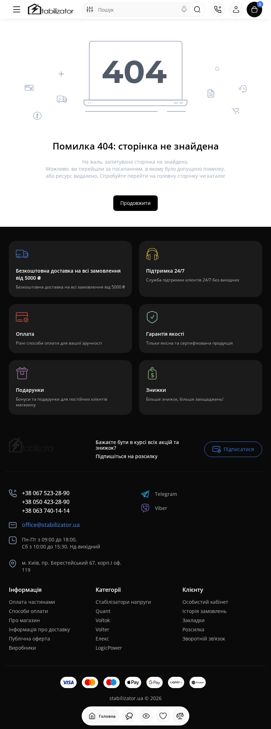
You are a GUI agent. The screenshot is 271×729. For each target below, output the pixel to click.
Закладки (193, 620)
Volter (102, 629)
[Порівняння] (180, 716)
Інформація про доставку (39, 629)
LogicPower (109, 647)
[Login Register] (236, 9)
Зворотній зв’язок (203, 638)
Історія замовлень (204, 611)
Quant (103, 611)
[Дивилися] (129, 716)
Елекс (102, 638)
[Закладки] (163, 716)
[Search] (184, 9)
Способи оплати (28, 611)
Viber (161, 508)
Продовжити (135, 203)
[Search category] (89, 9)
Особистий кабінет (205, 602)
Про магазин (24, 620)
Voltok (103, 620)
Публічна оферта (29, 638)
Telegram (166, 494)
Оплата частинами (32, 602)
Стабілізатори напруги (123, 602)
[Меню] (16, 9)
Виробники (22, 647)
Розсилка (193, 629)
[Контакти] (217, 9)
